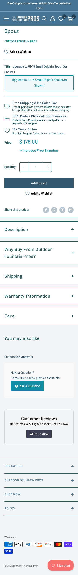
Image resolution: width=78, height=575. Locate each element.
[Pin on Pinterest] (54, 210)
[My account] (52, 18)
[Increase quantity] (47, 167)
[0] (70, 18)
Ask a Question (29, 386)
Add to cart (39, 183)
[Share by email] (71, 210)
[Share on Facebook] (46, 210)
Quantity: (10, 167)
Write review (39, 434)
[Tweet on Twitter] (62, 210)
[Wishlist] (61, 18)
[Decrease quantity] (24, 167)
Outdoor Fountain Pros (20, 41)
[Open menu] (6, 18)
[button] (70, 18)
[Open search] (44, 18)
